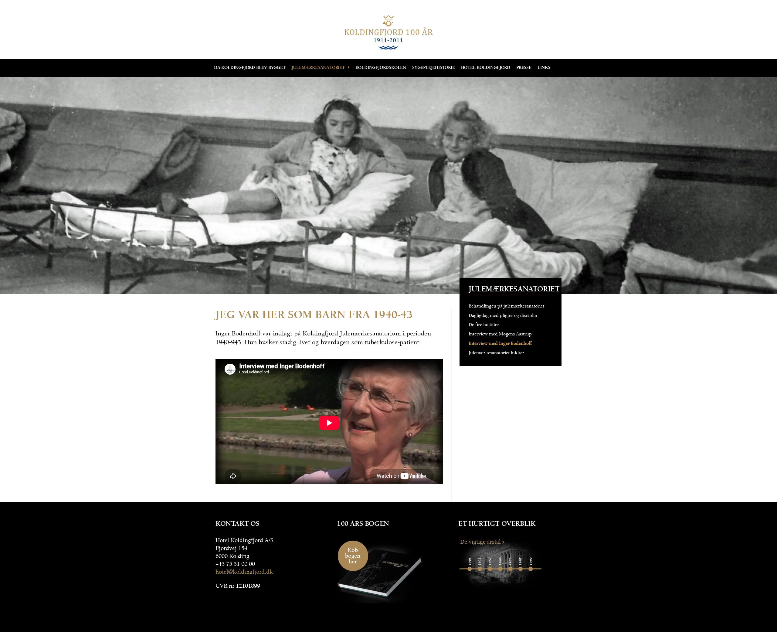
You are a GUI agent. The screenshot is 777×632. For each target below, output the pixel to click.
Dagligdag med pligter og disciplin (503, 315)
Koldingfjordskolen (380, 67)
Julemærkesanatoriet (318, 67)
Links (544, 67)
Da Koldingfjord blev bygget (250, 67)
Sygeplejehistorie (433, 67)
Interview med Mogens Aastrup (500, 334)
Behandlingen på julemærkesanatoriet (506, 306)
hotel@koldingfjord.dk (244, 572)
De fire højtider (484, 324)
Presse (523, 67)
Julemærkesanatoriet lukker (496, 352)
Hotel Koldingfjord (485, 67)
